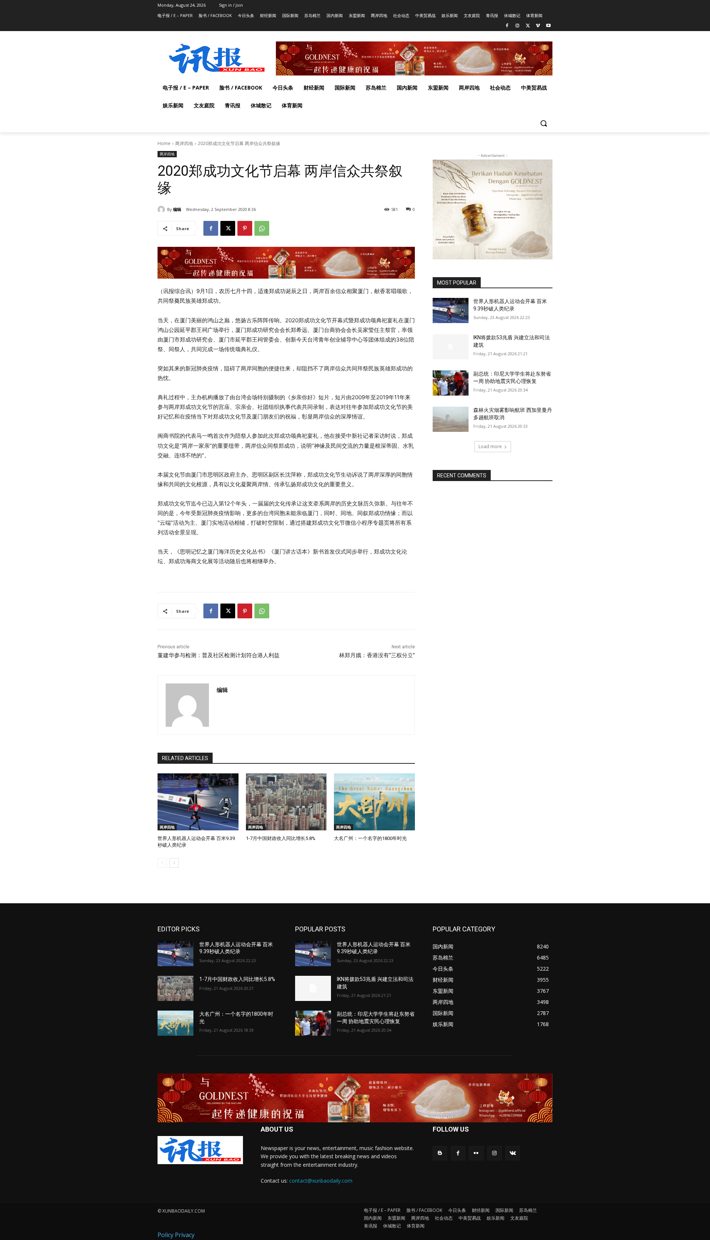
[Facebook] (507, 26)
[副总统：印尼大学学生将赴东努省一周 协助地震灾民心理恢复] (451, 383)
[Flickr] (476, 1153)
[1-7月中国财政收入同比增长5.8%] (286, 801)
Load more (490, 446)
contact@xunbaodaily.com (320, 1180)
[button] (543, 123)
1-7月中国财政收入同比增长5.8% (280, 838)
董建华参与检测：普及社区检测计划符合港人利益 (219, 655)
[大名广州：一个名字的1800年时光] (374, 801)
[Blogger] (440, 1153)
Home (164, 143)
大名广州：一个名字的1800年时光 (370, 838)
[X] (528, 26)
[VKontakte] (513, 1153)
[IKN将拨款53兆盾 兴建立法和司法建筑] (451, 346)
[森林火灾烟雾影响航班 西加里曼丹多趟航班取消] (451, 419)
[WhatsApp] (261, 228)
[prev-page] (162, 863)
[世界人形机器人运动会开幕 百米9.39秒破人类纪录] (198, 801)
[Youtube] (548, 26)
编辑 (177, 209)
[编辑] (162, 209)
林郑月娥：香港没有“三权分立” (377, 655)
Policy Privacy (176, 1235)
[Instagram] (517, 26)
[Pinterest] (244, 228)
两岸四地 (184, 143)
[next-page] (174, 863)
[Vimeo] (538, 26)
